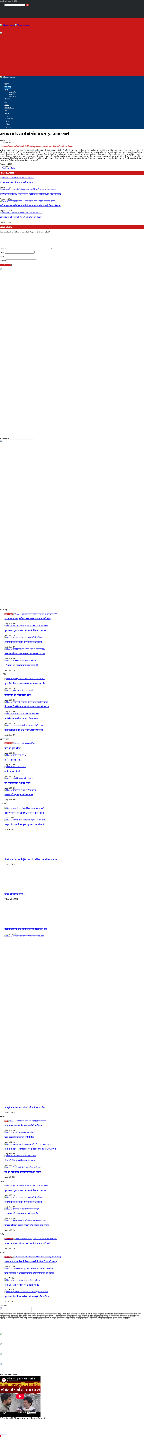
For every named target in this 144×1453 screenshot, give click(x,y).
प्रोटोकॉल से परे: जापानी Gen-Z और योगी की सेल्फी (21, 217)
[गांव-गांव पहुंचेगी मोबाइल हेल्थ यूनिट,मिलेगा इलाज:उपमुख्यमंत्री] (28, 1144)
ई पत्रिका (7, 127)
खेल (5, 101)
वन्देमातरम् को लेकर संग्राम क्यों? (17, 695)
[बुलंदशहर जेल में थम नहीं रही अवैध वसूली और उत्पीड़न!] (26, 1292)
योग (10, 116)
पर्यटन (6, 121)
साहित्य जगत (9, 107)
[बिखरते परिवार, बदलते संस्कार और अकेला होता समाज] (25, 1220)
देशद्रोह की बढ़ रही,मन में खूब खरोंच (18, 794)
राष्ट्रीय (6, 84)
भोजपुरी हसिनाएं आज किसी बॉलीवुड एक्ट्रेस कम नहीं (25, 929)
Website (3, 261)
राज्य (6, 90)
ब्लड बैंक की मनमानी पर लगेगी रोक (19, 1137)
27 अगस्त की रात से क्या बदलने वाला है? (17, 182)
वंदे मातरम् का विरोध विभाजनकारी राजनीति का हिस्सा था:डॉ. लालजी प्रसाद (30, 194)
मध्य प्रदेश (12, 96)
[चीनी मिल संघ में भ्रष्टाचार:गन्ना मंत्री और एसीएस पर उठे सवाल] (28, 1268)
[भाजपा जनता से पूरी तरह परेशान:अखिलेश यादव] (23, 725)
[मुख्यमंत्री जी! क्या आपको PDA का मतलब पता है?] (24, 649)
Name (2, 252)
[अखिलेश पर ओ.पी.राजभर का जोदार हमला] (21, 714)
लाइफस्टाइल (8, 118)
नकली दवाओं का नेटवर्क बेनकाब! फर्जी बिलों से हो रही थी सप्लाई (30, 1261)
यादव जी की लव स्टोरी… (14, 894)
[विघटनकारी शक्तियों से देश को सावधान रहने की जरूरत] (26, 702)
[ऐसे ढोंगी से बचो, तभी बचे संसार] (18, 778)
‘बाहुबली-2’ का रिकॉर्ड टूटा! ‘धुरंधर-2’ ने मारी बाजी (24, 824)
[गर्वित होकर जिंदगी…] (15, 767)
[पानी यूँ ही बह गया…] (15, 755)
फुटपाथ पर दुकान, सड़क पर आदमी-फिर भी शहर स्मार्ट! (26, 630)
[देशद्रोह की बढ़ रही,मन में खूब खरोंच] (20, 790)
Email (2, 256)
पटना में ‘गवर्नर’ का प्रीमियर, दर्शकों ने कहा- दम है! (24, 813)
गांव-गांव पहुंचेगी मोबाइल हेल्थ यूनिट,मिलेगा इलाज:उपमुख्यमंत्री (30, 1149)
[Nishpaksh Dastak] (15, 25)
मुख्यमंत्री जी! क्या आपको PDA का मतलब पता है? (24, 653)
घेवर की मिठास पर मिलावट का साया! (19, 1160)
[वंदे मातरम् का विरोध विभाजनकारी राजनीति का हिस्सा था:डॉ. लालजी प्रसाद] (28, 189)
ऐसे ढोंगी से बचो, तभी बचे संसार (17, 783)
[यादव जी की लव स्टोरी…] (19, 889)
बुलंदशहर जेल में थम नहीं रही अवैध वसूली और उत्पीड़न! (26, 1296)
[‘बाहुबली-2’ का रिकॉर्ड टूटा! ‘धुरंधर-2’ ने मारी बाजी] (24, 820)
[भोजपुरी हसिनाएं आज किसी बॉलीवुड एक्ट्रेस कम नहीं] (19, 924)
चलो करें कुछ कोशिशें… (13, 748)
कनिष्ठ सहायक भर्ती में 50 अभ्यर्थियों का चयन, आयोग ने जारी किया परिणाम (30, 206)
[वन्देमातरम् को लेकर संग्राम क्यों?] (19, 690)
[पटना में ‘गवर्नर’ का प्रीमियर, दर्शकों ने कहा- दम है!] (24, 808)
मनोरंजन (7, 124)
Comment (4, 248)
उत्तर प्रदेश (7, 87)
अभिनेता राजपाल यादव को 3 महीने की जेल (21, 1285)
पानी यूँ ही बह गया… (12, 760)
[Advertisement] (72, 59)
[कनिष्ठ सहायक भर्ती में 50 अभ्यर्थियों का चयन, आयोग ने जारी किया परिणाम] (27, 201)
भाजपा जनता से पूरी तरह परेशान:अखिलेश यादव (23, 730)
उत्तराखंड (12, 94)
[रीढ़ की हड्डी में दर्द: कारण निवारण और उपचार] (23, 1167)
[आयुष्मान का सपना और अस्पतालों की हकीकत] (23, 637)
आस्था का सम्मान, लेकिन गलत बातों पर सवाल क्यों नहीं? (27, 618)
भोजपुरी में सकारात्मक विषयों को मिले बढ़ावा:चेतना (25, 1107)
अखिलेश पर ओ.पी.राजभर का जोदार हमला (21, 718)
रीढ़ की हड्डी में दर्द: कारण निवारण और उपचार (22, 1172)
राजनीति (7, 99)
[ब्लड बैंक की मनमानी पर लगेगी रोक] (19, 1132)
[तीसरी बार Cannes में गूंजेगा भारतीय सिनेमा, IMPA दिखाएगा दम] (18, 855)
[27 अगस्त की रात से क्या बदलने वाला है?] (17, 178)
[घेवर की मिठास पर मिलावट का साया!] (20, 1156)
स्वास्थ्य (7, 113)
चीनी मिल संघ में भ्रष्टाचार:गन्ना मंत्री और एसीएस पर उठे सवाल (29, 1273)
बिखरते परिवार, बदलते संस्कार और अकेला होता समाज (26, 1225)
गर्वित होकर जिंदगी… (13, 771)
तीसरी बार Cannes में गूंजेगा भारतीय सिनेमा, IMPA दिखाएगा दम (30, 859)
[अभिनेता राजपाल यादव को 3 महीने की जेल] (22, 1280)
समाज (6, 110)
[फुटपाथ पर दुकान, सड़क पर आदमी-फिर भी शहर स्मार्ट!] (26, 626)
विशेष (6, 104)
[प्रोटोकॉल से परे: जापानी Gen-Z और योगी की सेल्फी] (21, 213)
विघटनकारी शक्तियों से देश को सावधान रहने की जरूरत (26, 706)
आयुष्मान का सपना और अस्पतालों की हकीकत (23, 642)
